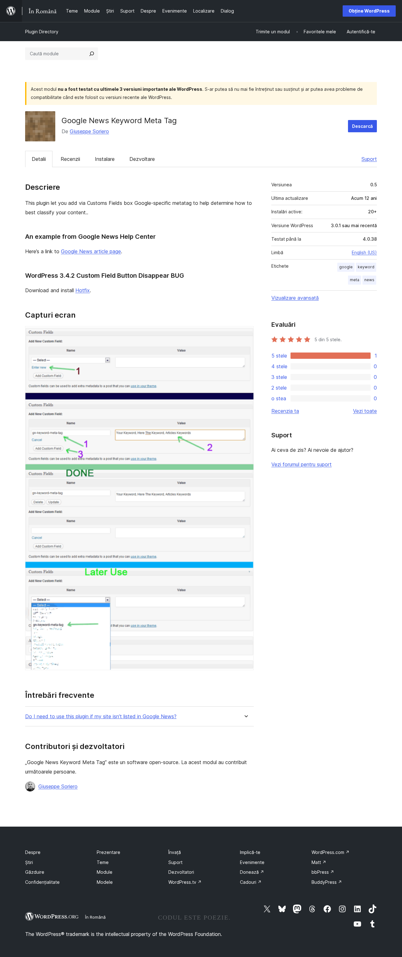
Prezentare (108, 852)
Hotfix (82, 290)
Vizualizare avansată (295, 298)
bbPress (323, 872)
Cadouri (251, 882)
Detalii (39, 159)
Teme (103, 862)
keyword (366, 267)
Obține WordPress (369, 11)
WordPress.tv (185, 882)
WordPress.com (331, 852)
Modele (105, 882)
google (346, 267)
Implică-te (250, 852)
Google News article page (91, 251)
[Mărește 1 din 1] (245, 334)
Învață (174, 852)
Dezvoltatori (181, 872)
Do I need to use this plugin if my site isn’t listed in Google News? (101, 716)
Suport (369, 159)
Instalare (105, 159)
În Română (95, 917)
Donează (252, 872)
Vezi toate (365, 411)
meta (354, 279)
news (369, 279)
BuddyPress (327, 882)
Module (104, 872)
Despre (33, 852)
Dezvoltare (142, 159)
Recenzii (70, 159)
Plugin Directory (41, 31)
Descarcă (362, 126)
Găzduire (34, 872)
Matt (319, 862)
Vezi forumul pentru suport (301, 464)
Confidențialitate (42, 882)
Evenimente (252, 862)
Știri (29, 862)
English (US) (364, 252)
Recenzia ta (285, 411)
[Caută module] (91, 53)
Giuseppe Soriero (89, 131)
